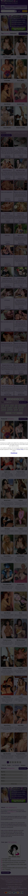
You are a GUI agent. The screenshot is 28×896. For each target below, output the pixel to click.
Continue (14, 453)
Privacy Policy (20, 449)
